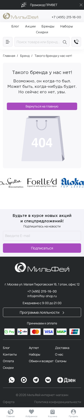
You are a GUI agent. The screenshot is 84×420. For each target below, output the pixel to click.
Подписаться (42, 248)
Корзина (52, 416)
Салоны (60, 361)
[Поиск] (65, 42)
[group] (42, 183)
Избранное (32, 416)
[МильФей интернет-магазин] (20, 15)
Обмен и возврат (41, 361)
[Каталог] (8, 42)
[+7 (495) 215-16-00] (76, 42)
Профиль (73, 416)
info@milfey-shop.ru (42, 296)
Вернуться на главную (42, 106)
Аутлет (34, 348)
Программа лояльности (40, 312)
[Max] (24, 380)
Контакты (10, 354)
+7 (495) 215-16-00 (66, 17)
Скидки (8, 367)
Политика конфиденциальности (57, 402)
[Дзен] (66, 380)
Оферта (8, 402)
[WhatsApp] (12, 380)
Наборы (34, 354)
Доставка (62, 348)
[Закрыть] (81, 5)
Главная (10, 416)
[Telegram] (36, 380)
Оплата (8, 361)
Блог (6, 348)
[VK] (48, 380)
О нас (59, 354)
